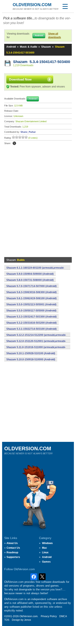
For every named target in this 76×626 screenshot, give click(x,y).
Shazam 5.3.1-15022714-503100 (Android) (31, 328)
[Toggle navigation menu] (65, 6)
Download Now (20, 79)
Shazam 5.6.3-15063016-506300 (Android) (31, 292)
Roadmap (12, 552)
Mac (44, 547)
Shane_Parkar (28, 132)
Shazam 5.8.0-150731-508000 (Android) (30, 280)
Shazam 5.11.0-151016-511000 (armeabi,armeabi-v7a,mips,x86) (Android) (36, 349)
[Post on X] (14, 143)
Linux (45, 552)
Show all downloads (54, 35)
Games (46, 561)
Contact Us (13, 547)
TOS (6, 619)
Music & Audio (28, 46)
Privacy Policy (49, 616)
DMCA (63, 616)
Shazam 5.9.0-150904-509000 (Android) (30, 273)
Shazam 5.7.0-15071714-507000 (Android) (31, 286)
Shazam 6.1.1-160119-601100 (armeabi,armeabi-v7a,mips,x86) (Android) (35, 270)
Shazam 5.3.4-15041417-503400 (41, 62)
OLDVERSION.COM (32, 4)
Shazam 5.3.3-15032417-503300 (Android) (31, 316)
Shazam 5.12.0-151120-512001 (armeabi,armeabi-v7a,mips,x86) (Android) (36, 343)
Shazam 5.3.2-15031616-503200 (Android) (31, 322)
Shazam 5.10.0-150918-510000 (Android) (30, 359)
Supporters (13, 557)
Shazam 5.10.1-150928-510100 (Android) (30, 353)
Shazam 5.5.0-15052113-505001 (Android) (31, 304)
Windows (47, 543)
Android (11, 46)
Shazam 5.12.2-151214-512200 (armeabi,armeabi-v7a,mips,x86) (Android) (36, 337)
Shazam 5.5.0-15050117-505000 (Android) (31, 310)
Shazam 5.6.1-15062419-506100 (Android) (31, 298)
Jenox (27, 619)
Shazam (46, 46)
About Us (12, 543)
